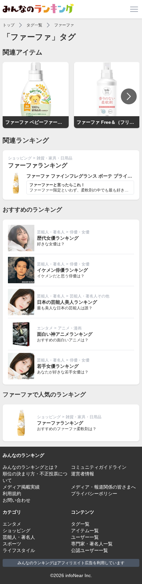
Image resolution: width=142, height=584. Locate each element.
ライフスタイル (19, 550)
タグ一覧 (34, 25)
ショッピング (20, 158)
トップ (9, 25)
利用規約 (12, 493)
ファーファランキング (37, 165)
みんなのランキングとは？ (30, 467)
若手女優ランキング (58, 366)
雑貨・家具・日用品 (54, 158)
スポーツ (12, 543)
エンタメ (45, 328)
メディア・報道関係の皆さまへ (103, 487)
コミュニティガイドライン (98, 467)
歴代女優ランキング (58, 238)
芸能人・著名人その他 (89, 296)
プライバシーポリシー (94, 493)
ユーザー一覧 (85, 537)
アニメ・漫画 (70, 328)
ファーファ (64, 25)
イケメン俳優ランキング (62, 270)
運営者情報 (82, 473)
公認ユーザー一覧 (89, 550)
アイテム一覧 (85, 530)
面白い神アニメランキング (64, 334)
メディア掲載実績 (21, 487)
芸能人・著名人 (51, 232)
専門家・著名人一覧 (92, 543)
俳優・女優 (79, 232)
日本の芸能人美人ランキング (67, 302)
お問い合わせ (16, 500)
